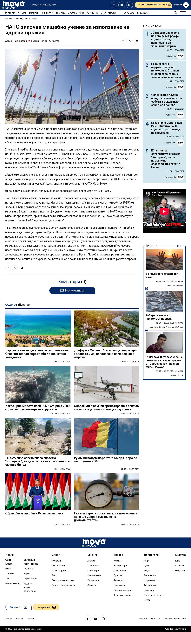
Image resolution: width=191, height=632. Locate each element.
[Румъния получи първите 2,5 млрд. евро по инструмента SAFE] (106, 436)
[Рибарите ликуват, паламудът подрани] (164, 301)
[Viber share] (130, 41)
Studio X (182, 629)
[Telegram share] (136, 41)
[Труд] (94, 543)
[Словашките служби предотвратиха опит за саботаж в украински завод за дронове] (106, 384)
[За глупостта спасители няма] (164, 259)
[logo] (13, 5)
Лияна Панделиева (174, 285)
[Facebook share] (123, 41)
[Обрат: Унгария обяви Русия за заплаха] (38, 491)
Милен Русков (176, 375)
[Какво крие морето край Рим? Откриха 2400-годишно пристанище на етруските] (38, 384)
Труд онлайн (20, 41)
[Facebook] (114, 5)
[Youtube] (121, 5)
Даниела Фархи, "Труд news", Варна (166, 327)
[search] (175, 12)
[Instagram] (129, 5)
